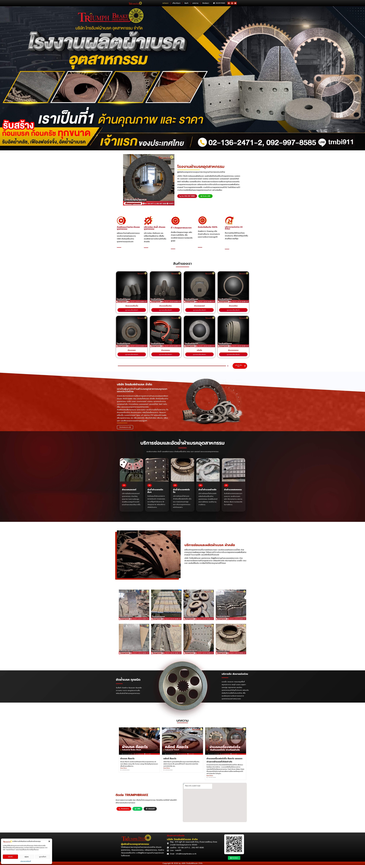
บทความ (195, 3)
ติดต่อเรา (205, 3)
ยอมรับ (10, 857)
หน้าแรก (165, 3)
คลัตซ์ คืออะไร (169, 758)
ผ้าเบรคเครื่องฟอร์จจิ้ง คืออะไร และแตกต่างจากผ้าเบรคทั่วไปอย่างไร (224, 760)
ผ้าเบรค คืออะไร (127, 758)
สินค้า (186, 3)
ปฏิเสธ (26, 857)
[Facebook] (228, 3)
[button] (49, 841)
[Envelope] (235, 3)
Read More (123, 768)
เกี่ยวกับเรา (176, 3)
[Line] (232, 3)
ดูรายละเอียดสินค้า (131, 310)
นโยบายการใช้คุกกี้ (25, 861)
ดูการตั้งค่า (42, 857)
